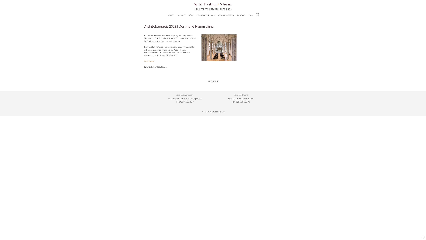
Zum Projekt (149, 61)
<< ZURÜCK (213, 81)
